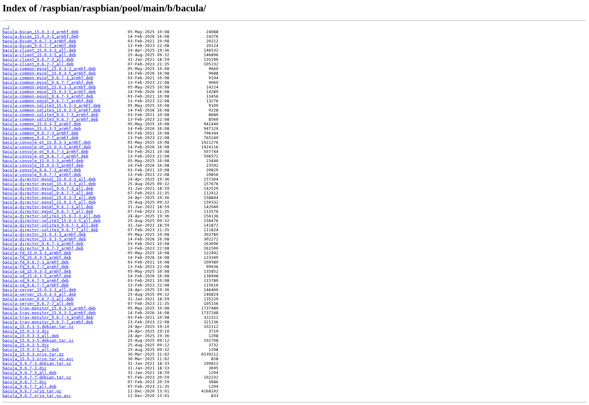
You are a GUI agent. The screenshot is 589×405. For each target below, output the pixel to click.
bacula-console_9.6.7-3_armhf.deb (41, 170)
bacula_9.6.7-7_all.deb (29, 386)
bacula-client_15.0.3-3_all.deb (39, 50)
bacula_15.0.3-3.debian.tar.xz (38, 326)
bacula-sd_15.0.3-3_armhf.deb (36, 271)
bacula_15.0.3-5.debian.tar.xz (38, 340)
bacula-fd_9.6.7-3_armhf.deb (35, 262)
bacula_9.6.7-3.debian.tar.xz (36, 363)
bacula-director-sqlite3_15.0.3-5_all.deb (51, 220)
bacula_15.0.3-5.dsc (25, 345)
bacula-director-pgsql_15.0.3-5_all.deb (49, 202)
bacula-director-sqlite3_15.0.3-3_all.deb (51, 216)
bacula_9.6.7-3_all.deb (29, 372)
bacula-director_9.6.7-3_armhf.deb (42, 243)
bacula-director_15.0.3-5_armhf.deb (44, 239)
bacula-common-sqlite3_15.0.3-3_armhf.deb (51, 105)
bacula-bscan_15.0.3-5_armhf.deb (40, 36)
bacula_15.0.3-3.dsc (25, 331)
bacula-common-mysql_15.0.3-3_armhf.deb (49, 68)
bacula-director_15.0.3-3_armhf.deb (44, 234)
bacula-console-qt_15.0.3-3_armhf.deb (46, 142)
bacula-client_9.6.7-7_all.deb (38, 64)
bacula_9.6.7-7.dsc (24, 382)
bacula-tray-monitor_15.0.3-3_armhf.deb (49, 308)
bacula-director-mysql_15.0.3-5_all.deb (49, 183)
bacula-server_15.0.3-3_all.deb (39, 289)
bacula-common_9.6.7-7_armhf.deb (40, 137)
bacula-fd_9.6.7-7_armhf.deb (35, 266)
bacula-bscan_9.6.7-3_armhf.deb (39, 41)
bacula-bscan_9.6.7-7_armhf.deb (39, 45)
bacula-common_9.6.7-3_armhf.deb (40, 133)
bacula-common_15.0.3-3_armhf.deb (41, 124)
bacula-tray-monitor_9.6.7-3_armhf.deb (47, 317)
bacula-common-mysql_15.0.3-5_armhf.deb (49, 73)
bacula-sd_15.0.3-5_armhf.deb (36, 276)
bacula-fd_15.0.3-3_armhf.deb (36, 253)
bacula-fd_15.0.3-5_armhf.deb (36, 257)
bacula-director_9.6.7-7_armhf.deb (42, 248)
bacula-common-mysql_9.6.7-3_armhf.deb (47, 78)
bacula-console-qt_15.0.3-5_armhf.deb (46, 147)
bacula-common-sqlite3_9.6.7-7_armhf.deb (50, 119)
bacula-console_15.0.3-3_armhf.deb (42, 160)
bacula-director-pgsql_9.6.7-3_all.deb (47, 206)
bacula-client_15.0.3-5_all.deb (39, 55)
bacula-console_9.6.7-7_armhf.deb (41, 174)
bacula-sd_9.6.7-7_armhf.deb (35, 285)
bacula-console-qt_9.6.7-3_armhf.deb (45, 151)
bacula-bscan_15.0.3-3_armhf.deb (40, 31)
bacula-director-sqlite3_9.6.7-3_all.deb (50, 225)
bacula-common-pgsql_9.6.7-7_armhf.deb (47, 101)
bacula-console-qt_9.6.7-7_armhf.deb (45, 156)
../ (6, 27)
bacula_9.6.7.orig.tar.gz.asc (36, 395)
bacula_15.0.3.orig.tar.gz (33, 354)
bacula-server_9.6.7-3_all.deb (38, 299)
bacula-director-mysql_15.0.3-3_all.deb (49, 179)
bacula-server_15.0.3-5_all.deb (39, 294)
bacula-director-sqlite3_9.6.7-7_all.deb (50, 230)
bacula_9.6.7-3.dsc (24, 368)
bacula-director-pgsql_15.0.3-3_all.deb (49, 197)
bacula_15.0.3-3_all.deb (30, 335)
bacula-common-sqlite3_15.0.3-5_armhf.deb (51, 110)
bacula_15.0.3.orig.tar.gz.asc (38, 358)
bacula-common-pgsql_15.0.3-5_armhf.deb (49, 91)
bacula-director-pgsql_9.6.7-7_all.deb (47, 211)
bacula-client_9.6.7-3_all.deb (38, 59)
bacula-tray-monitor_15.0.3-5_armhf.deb (49, 312)
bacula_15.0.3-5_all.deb (30, 349)
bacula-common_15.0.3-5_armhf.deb (41, 128)
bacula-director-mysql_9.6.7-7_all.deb (47, 193)
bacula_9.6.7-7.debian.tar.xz (36, 377)
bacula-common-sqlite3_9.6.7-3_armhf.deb (50, 114)
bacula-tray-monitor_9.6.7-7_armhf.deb (47, 322)
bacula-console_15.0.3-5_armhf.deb (42, 165)
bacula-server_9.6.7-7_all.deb (38, 303)
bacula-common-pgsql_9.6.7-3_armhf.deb (47, 96)
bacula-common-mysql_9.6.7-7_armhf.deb (47, 82)
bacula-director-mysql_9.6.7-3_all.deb (47, 188)
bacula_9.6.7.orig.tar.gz (31, 391)
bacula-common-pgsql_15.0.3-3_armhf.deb (49, 87)
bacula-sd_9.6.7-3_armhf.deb (35, 280)
